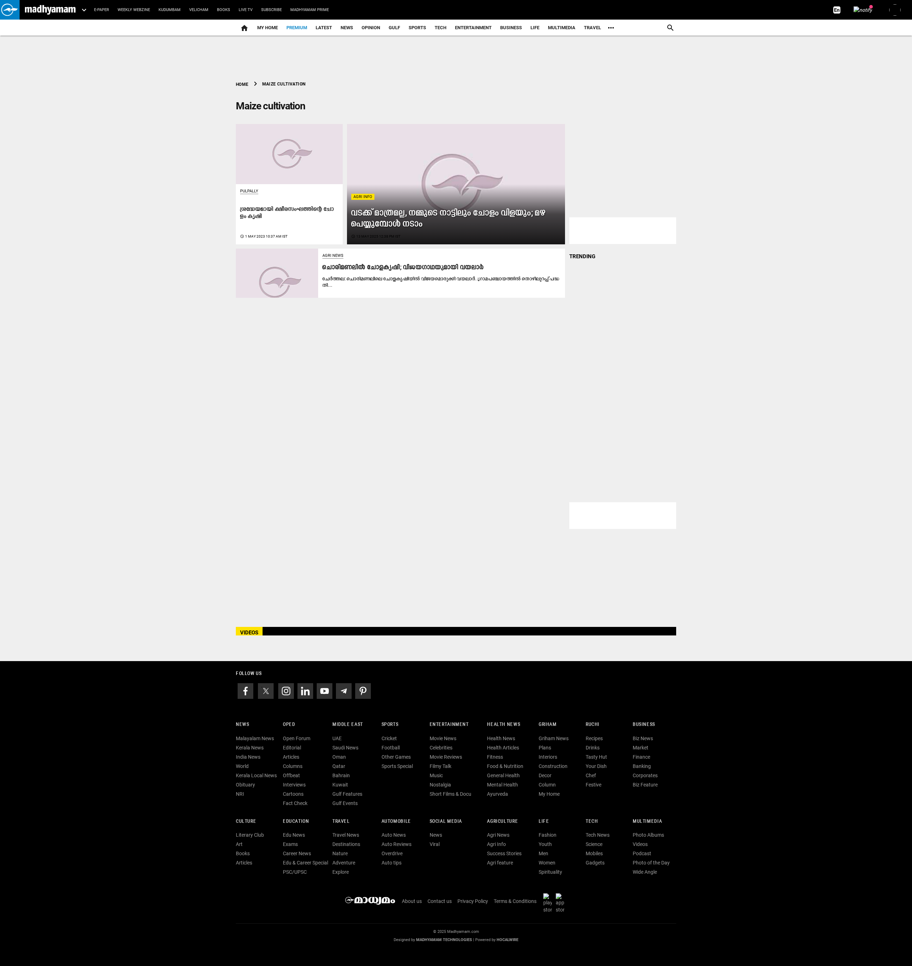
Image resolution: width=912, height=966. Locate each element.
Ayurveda (497, 794)
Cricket (389, 738)
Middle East (347, 724)
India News (248, 757)
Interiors (548, 757)
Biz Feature (645, 785)
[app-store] (561, 903)
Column (547, 785)
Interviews (294, 785)
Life (534, 27)
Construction (553, 766)
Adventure (343, 863)
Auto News (394, 835)
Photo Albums (648, 835)
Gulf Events (345, 803)
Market (640, 748)
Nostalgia (440, 785)
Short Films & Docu (450, 794)
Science (594, 844)
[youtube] (324, 690)
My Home (267, 27)
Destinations (346, 844)
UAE (337, 738)
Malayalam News (255, 738)
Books (223, 9)
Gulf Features (347, 794)
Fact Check (295, 803)
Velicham (198, 9)
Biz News (643, 738)
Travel (592, 27)
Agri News (332, 255)
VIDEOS (249, 632)
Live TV (246, 9)
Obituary (245, 785)
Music (436, 775)
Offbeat (291, 775)
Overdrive (392, 853)
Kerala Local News (256, 775)
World (242, 766)
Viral (435, 844)
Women (547, 863)
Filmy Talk (440, 766)
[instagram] (286, 690)
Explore (340, 872)
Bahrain (341, 775)
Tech (592, 821)
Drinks (593, 748)
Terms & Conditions (515, 901)
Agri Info (362, 196)
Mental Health (502, 785)
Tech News (598, 835)
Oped (289, 724)
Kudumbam (170, 9)
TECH (440, 27)
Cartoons (293, 794)
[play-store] (549, 903)
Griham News (554, 738)
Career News (297, 853)
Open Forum (296, 738)
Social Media (446, 821)
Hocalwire (507, 940)
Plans (545, 748)
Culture (246, 821)
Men (543, 853)
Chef (591, 775)
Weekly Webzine (134, 9)
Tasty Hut (596, 757)
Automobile (396, 821)
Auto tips (391, 863)
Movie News (443, 738)
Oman (339, 757)
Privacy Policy (472, 901)
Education (296, 821)
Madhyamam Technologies (444, 940)
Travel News (345, 835)
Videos (640, 844)
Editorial (292, 748)
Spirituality (550, 872)
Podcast (642, 853)
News (347, 27)
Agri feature (500, 863)
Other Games (396, 757)
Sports (417, 27)
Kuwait (340, 785)
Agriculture (502, 821)
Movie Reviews (446, 757)
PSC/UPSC (295, 872)
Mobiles (594, 853)
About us (412, 901)
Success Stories (504, 853)
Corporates (645, 775)
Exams (290, 844)
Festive (593, 785)
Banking (642, 766)
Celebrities (441, 748)
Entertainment (473, 27)
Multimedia (561, 27)
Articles (291, 757)
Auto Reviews (396, 844)
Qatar (338, 766)
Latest (324, 27)
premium (296, 27)
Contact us (440, 901)
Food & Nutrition (505, 766)
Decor (545, 775)
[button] (10, 10)
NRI (240, 794)
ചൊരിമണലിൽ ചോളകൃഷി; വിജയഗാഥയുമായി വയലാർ (403, 267)
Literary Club (250, 835)
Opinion (371, 27)
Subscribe (271, 9)
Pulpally (249, 191)
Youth (545, 844)
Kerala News (250, 748)
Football (391, 748)
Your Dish (596, 766)
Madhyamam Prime (309, 9)
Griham (548, 724)
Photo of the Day (651, 863)
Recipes (594, 738)
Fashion (547, 835)
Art (239, 844)
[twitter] (265, 690)
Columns (292, 766)
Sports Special (397, 766)
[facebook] (245, 690)
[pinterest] (363, 690)
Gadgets (595, 863)
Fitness (495, 757)
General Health (503, 775)
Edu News (294, 835)
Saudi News (345, 748)
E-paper (101, 9)
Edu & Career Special (305, 863)
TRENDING (582, 256)
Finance (641, 757)
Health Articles (503, 748)
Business (511, 27)
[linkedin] (305, 690)
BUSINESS (644, 724)
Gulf (394, 27)
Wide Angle (645, 872)
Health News (503, 724)
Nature (340, 853)
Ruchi (593, 724)
